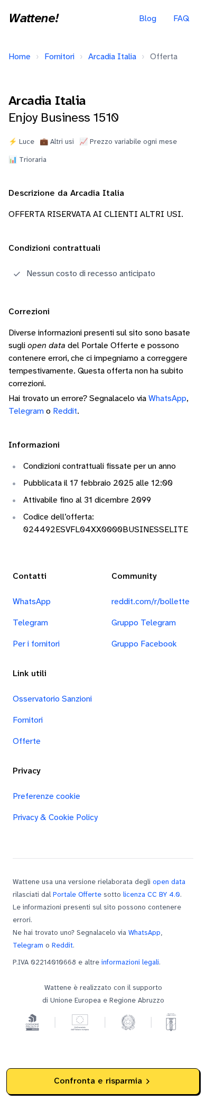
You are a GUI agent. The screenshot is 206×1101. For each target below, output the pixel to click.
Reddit (65, 411)
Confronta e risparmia (98, 1081)
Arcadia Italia (112, 56)
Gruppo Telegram (143, 622)
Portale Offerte (77, 894)
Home (19, 56)
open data (169, 882)
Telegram (26, 411)
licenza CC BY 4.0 (151, 894)
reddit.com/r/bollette (150, 601)
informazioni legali (130, 962)
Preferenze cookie (46, 796)
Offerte (27, 741)
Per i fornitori (36, 644)
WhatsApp (167, 398)
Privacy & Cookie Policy (55, 817)
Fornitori (59, 56)
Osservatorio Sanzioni (52, 699)
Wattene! (33, 19)
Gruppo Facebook (144, 644)
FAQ (181, 18)
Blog (147, 18)
